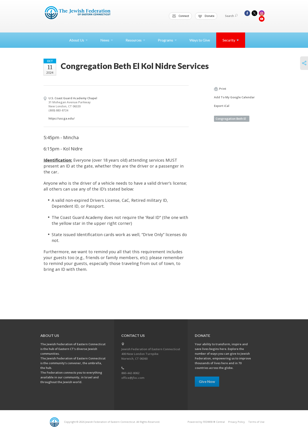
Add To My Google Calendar (234, 97)
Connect (183, 16)
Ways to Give (199, 40)
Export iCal (221, 106)
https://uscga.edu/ (61, 118)
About (76, 40)
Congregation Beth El (231, 119)
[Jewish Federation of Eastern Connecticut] (78, 12)
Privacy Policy (236, 421)
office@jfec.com (132, 378)
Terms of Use (256, 421)
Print (222, 89)
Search (229, 16)
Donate (209, 16)
